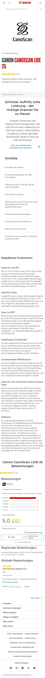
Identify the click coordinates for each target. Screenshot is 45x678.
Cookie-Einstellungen (22, 656)
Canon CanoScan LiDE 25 (12, 94)
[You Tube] (34, 668)
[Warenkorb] (4, 3)
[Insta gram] (17, 668)
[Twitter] (28, 668)
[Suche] (10, 3)
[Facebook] (11, 668)
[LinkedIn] (23, 668)
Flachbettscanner (10, 53)
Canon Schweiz (21, 663)
